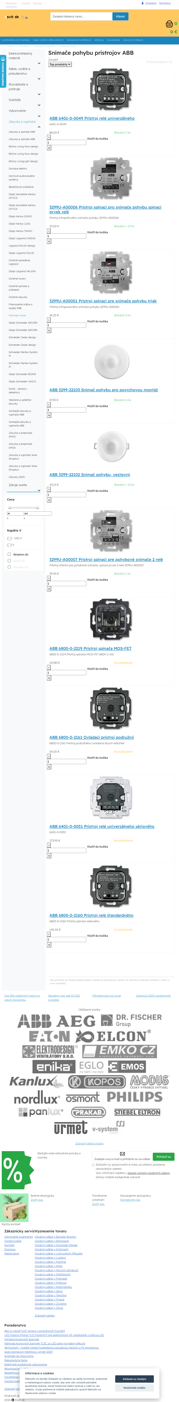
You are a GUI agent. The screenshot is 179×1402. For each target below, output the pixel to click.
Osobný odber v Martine (50, 1262)
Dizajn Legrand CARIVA (22, 238)
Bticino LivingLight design (23, 161)
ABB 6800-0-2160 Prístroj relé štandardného (91, 915)
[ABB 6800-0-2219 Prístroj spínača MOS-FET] (111, 620)
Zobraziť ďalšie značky (89, 1143)
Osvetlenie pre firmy (17, 1377)
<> (10, 508)
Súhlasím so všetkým (134, 1379)
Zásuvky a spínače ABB (22, 131)
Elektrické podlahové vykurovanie (25, 1364)
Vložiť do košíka (97, 138)
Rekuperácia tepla (15, 1360)
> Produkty (24, 46)
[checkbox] (17, 554)
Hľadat (120, 16)
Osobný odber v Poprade (51, 1278)
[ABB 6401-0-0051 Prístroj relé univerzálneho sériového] (111, 797)
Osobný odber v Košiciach (51, 1249)
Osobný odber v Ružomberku (53, 1287)
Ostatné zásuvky (18, 297)
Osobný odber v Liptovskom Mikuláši (59, 1253)
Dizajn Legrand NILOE (21, 253)
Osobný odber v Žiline (49, 1308)
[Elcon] (113, 1036)
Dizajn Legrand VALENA (22, 271)
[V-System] (108, 1127)
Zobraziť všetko (45, 1315)
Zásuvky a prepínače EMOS (20, 434)
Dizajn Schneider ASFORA (23, 322)
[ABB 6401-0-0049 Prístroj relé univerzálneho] (111, 89)
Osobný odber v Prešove (50, 1282)
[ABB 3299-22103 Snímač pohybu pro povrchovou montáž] (111, 361)
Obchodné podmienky (11, 5)
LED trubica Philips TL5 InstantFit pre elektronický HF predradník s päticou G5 (54, 1335)
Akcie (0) (18, 560)
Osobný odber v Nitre (48, 1266)
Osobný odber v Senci (49, 1291)
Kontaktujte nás (130, 1200)
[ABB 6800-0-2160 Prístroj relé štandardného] (111, 886)
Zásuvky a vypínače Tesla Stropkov (23, 456)
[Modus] (150, 1082)
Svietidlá (99, 40)
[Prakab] (88, 1112)
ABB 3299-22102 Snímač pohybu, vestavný (89, 474)
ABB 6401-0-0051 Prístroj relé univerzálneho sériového (101, 826)
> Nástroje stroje (67, 46)
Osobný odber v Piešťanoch (52, 1274)
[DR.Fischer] (131, 1021)
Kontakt (26, 3)
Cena (10, 499)
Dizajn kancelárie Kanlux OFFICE (22, 196)
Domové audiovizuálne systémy (22, 177)
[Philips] (135, 1097)
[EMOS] (127, 1066)
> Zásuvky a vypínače (44, 46)
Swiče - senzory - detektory (18, 390)
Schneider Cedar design (22, 337)
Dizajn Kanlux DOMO (20, 216)
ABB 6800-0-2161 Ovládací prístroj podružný (91, 737)
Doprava (37, 3)
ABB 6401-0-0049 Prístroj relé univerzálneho (92, 118)
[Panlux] (40, 1112)
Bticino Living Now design (23, 146)
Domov (11, 46)
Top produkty (59, 64)
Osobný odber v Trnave (49, 1299)
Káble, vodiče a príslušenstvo (48, 40)
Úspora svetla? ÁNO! (17, 1381)
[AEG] (76, 1021)
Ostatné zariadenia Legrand (19, 262)
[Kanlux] (36, 1082)
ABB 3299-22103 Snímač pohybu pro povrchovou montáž (103, 389)
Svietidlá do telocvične (18, 1356)
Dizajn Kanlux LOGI (19, 223)
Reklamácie (11, 1253)
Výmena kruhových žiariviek (21, 1339)
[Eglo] (91, 1066)
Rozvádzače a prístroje (79, 40)
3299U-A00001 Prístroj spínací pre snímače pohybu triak (103, 300)
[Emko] (119, 1051)
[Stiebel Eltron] (137, 1112)
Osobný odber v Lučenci (50, 1257)
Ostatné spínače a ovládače (19, 288)
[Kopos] (97, 1082)
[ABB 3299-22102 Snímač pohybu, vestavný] (111, 446)
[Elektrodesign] (50, 1051)
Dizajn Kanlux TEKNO (20, 231)
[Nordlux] (37, 1097)
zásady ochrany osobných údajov (149, 1173)
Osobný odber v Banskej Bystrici (55, 1236)
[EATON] (49, 1036)
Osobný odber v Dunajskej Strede (56, 1245)
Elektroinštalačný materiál (16, 40)
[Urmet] (70, 1127)
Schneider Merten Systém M (23, 354)
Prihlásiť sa (163, 1156)
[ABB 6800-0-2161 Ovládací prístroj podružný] (111, 708)
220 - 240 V (14, 538)
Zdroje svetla (18, 485)
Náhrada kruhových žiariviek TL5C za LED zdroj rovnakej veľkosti (44, 1343)
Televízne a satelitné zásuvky (20, 401)
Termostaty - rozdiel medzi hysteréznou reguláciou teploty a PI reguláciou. (51, 1347)
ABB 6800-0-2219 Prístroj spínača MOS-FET (90, 648)
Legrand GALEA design (22, 245)
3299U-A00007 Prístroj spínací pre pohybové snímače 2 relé (106, 559)
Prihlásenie (150, 3)
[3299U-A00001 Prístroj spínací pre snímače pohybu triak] (111, 272)
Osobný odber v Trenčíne (50, 1295)
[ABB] (34, 1021)
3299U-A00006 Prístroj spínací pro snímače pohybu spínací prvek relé (105, 209)
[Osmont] (82, 1097)
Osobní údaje (12, 1241)
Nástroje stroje (17, 315)
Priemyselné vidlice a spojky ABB (20, 306)
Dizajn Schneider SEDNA (22, 374)
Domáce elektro (18, 168)
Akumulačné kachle (16, 1368)
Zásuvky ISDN (17, 477)
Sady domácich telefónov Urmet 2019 (28, 1352)
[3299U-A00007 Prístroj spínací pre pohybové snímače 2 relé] (111, 531)
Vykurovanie (113, 40)
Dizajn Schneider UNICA (22, 381)
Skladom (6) (20, 554)
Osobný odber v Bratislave (52, 1241)
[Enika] (54, 1066)
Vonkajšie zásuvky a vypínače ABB (20, 412)
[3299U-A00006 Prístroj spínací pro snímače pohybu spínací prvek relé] (111, 178)
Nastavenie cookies (134, 1387)
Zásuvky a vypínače (133, 40)
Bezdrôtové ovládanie (21, 186)
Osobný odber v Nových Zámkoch (56, 1270)
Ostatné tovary (17, 278)
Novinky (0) (20, 567)
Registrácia (165, 3)
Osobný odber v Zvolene (50, 1303)
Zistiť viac (37, 1200)
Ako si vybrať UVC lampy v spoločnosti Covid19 (34, 1331)
